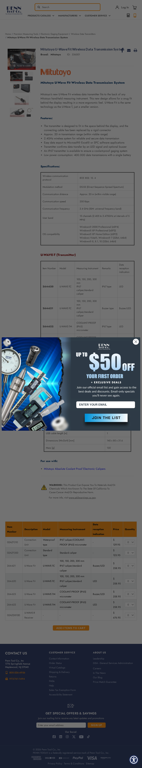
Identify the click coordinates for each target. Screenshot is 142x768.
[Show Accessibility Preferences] (134, 760)
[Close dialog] (136, 342)
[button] (105, 421)
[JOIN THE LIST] (105, 421)
